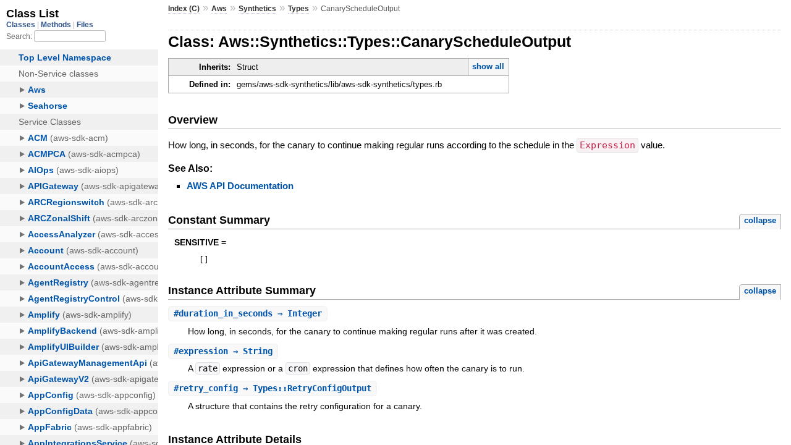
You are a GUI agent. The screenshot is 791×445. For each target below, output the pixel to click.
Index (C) (184, 8)
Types (298, 8)
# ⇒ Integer (248, 313)
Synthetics (257, 8)
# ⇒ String (223, 351)
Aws (219, 8)
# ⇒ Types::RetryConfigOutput (272, 388)
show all (488, 66)
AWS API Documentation (240, 185)
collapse (760, 220)
